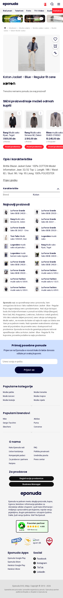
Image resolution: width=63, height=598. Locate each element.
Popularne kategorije (18, 386)
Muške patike (8, 392)
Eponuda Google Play (17, 558)
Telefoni (19, 10)
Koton (36, 194)
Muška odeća (24, 28)
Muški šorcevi (8, 396)
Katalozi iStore (14, 569)
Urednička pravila (41, 455)
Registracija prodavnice (31, 478)
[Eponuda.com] (15, 4)
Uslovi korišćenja (16, 451)
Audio (50, 10)
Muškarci (13, 28)
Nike (5, 419)
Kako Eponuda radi (16, 447)
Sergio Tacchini (9, 423)
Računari (7, 10)
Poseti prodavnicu (12, 147)
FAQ (35, 447)
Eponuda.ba (43, 592)
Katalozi (57, 10)
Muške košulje (9, 400)
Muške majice (40, 396)
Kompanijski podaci (17, 455)
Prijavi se (29, 369)
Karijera (12, 463)
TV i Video (39, 10)
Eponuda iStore (14, 562)
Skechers (7, 427)
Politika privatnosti (41, 451)
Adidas (37, 419)
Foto (28, 10)
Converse (38, 427)
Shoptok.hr (34, 592)
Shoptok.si (26, 592)
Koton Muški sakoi (18, 30)
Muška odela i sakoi (41, 28)
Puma (36, 423)
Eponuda (5, 28)
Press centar (39, 459)
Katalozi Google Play (16, 565)
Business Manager (31, 484)
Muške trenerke (40, 392)
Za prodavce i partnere (18, 459)
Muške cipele (39, 400)
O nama (15, 442)
